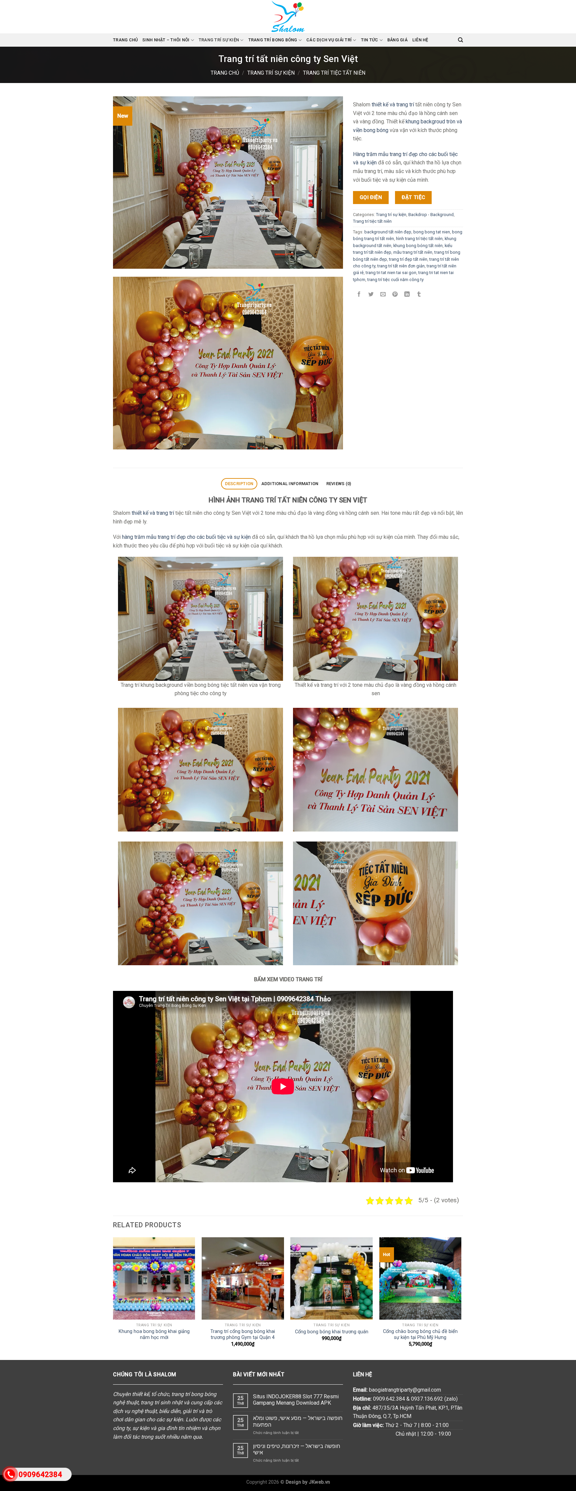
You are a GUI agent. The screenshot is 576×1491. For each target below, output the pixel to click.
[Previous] (113, 1298)
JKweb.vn (319, 1482)
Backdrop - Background (431, 214)
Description (239, 483)
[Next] (461, 1298)
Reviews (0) (338, 483)
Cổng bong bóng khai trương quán (331, 1332)
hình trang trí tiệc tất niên (419, 238)
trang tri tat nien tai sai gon (391, 272)
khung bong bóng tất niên (418, 245)
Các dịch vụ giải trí (329, 39)
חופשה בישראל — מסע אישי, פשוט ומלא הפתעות (298, 1421)
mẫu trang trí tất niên (412, 252)
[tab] (239, 484)
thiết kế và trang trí (393, 104)
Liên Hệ (420, 39)
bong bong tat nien (431, 231)
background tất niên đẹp (387, 231)
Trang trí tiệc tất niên (334, 73)
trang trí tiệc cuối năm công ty (395, 279)
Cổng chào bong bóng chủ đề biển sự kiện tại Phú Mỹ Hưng (420, 1335)
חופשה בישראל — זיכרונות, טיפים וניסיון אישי (296, 1449)
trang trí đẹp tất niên (408, 258)
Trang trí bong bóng (272, 39)
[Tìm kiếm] (460, 40)
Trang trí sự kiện (219, 39)
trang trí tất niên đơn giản (401, 265)
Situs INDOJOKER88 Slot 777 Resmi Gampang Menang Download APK (296, 1399)
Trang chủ (125, 39)
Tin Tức (369, 39)
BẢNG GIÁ (397, 39)
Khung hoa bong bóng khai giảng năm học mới (154, 1335)
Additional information (290, 483)
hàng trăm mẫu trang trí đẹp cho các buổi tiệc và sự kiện (186, 537)
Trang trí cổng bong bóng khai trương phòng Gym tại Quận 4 (242, 1335)
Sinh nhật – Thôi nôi (165, 39)
